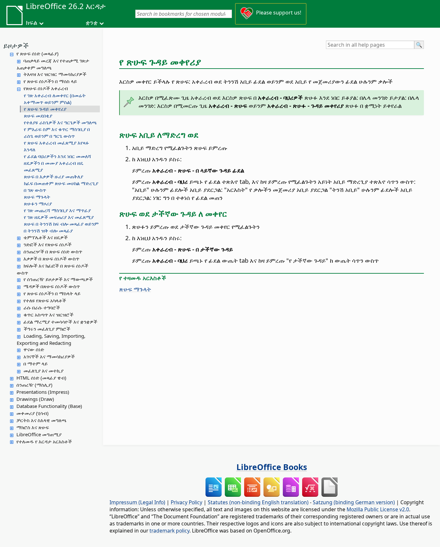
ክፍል (31, 22)
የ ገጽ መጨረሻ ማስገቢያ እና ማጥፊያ (57, 210)
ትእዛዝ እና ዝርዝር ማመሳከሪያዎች (55, 74)
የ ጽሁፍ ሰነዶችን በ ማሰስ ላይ (50, 81)
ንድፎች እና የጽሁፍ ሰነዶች (48, 244)
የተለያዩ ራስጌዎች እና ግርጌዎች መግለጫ (60, 122)
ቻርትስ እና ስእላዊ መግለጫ (41, 420)
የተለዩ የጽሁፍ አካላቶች (45, 300)
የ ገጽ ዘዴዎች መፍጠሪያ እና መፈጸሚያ (59, 217)
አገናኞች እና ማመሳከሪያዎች (49, 356)
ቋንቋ (92, 22)
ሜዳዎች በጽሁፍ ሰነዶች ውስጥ (52, 286)
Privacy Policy (186, 502)
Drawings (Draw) (35, 399)
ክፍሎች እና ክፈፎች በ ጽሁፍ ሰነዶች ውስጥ (52, 269)
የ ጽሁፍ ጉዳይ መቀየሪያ (45, 109)
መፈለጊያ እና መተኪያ (43, 370)
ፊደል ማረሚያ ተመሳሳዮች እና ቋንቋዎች (60, 321)
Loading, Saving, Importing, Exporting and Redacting (51, 339)
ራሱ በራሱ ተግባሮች (42, 307)
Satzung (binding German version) (354, 502)
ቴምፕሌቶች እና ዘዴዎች (46, 237)
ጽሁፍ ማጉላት (37, 196)
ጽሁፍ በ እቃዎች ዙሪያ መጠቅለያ (53, 176)
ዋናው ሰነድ (34, 349)
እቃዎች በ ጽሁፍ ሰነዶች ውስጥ (51, 258)
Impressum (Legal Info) (137, 502)
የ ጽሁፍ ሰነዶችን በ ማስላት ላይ (52, 293)
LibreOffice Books (271, 466)
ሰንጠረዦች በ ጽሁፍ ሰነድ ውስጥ (53, 251)
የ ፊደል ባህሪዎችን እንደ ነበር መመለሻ (57, 156)
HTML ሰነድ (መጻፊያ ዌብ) (41, 377)
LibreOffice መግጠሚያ (39, 434)
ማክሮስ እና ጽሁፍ (32, 427)
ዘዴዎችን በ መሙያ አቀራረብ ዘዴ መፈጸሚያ (53, 166)
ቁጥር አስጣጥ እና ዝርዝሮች (48, 314)
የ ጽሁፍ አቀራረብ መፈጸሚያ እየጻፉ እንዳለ (56, 146)
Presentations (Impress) (42, 392)
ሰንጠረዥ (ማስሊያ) (34, 385)
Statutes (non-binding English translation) (258, 502)
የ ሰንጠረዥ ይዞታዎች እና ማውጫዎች (58, 279)
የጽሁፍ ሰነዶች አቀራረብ (46, 88)
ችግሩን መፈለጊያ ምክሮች (47, 328)
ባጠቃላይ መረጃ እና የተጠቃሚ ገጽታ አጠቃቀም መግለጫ (53, 64)
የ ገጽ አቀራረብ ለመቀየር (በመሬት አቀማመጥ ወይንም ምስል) (55, 98)
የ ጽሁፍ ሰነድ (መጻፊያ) (37, 53)
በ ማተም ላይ (36, 363)
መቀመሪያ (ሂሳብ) (32, 413)
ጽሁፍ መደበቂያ (38, 115)
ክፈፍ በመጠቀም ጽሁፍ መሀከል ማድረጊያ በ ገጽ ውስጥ (61, 186)
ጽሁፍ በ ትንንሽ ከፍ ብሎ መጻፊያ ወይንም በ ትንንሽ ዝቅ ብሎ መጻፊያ (61, 227)
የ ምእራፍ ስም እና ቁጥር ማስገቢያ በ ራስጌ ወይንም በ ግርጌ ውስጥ (57, 132)
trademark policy (169, 530)
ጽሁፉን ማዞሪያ (38, 203)
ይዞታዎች (16, 45)
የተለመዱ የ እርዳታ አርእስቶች (44, 441)
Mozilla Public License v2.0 (378, 509)
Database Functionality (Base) (49, 406)
